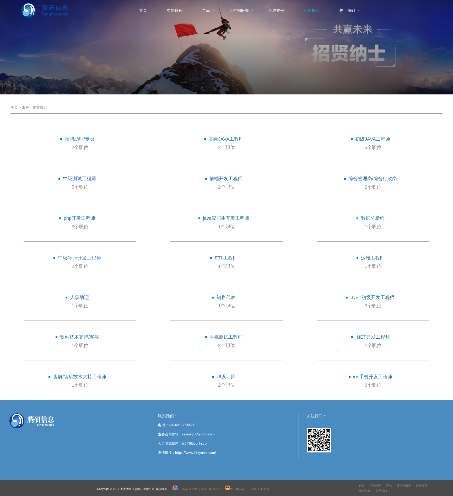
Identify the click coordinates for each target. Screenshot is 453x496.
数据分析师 (373, 218)
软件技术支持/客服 (79, 337)
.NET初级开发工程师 (373, 297)
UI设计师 (226, 376)
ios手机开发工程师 (372, 376)
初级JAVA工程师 (372, 139)
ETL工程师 (226, 257)
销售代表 (226, 297)
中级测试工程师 (79, 178)
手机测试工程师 (225, 337)
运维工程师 (373, 257)
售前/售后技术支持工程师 (79, 376)
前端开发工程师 (225, 178)
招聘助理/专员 (79, 139)
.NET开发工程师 (372, 337)
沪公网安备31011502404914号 (249, 488)
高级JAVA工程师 (226, 139)
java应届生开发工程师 (226, 218)
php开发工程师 (79, 218)
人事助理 (79, 297)
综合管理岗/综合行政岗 (372, 178)
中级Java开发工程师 (79, 257)
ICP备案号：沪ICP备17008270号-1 (200, 488)
